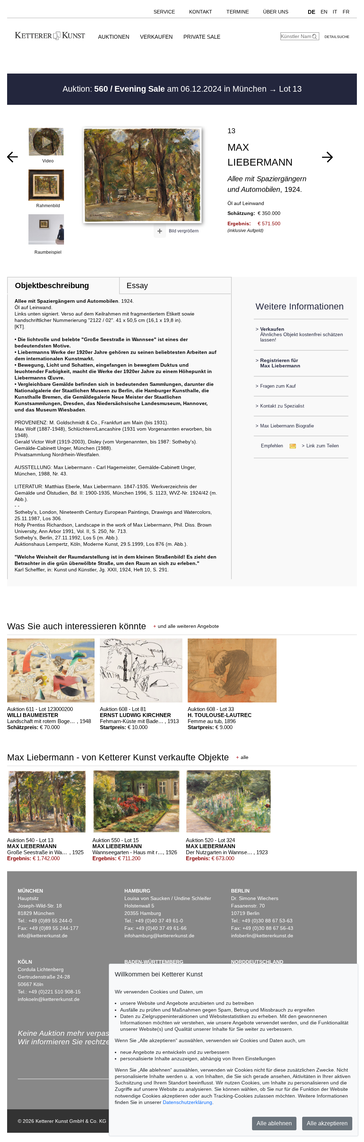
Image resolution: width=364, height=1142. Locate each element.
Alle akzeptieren (327, 1123)
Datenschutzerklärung (187, 1102)
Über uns (275, 12)
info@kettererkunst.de (43, 935)
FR (346, 12)
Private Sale (201, 37)
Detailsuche (337, 37)
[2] (12, 157)
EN (324, 12)
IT (335, 12)
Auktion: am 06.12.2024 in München (166, 88)
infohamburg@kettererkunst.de (159, 935)
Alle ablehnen (274, 1123)
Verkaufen (156, 37)
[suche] (315, 36)
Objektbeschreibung (52, 285)
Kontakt (200, 12)
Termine (237, 12)
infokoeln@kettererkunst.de (49, 999)
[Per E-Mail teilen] (290, 445)
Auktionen (113, 37)
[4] (327, 157)
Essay (137, 285)
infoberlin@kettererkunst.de (262, 935)
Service (164, 12)
